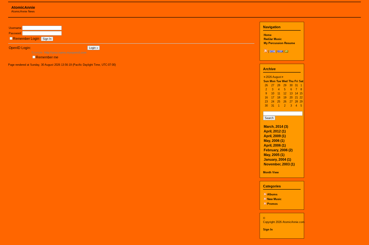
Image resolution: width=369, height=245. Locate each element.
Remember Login (26, 38)
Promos (272, 203)
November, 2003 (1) (279, 164)
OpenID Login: (20, 48)
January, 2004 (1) (277, 159)
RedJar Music (273, 39)
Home (267, 35)
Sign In (268, 229)
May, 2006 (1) (274, 141)
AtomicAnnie (23, 7)
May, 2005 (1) (274, 155)
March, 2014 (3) (276, 126)
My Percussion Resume (279, 43)
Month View (271, 172)
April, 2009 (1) (275, 136)
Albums (272, 194)
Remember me (47, 57)
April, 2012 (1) (275, 131)
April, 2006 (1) (275, 145)
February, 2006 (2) (278, 150)
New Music (274, 199)
